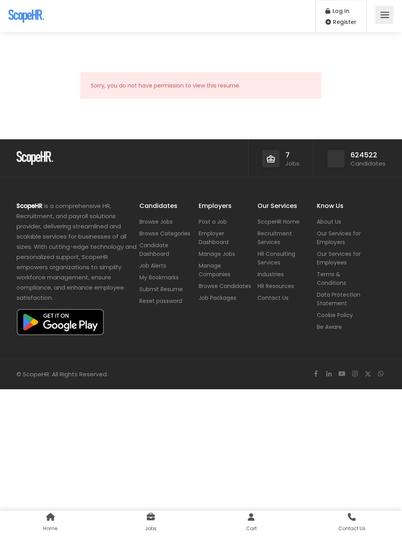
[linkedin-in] (329, 374)
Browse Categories (164, 233)
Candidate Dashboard (154, 249)
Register (343, 22)
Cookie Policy (335, 315)
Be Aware (329, 327)
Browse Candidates (225, 286)
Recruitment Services (275, 238)
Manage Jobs (217, 254)
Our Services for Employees (339, 258)
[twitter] (368, 374)
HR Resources (276, 286)
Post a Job (213, 222)
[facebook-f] (316, 374)
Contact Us (273, 298)
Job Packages (217, 298)
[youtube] (342, 374)
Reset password (160, 301)
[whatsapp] (381, 374)
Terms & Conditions (331, 278)
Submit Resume (161, 289)
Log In (340, 11)
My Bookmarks (159, 277)
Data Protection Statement (338, 299)
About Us (329, 222)
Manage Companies (214, 270)
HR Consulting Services (276, 258)
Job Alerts (152, 266)
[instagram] (355, 374)
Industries (271, 274)
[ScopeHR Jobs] (26, 11)
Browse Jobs (156, 222)
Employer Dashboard (213, 238)
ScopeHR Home (279, 222)
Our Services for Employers (339, 238)
